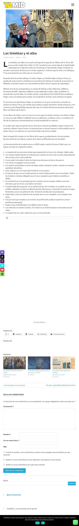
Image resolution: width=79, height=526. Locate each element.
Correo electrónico (11, 440)
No (43, 523)
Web (5, 447)
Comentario (8, 406)
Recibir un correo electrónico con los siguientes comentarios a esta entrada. (33, 460)
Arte (24, 57)
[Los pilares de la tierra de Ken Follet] (14, 362)
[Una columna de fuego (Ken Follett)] (63, 362)
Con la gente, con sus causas (14, 385)
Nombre (7, 434)
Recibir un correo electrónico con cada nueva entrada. (25, 465)
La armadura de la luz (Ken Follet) (38, 370)
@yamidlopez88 (14, 494)
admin (18, 57)
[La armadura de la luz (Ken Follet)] (39, 362)
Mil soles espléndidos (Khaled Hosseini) (60, 385)
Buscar (5, 480)
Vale (37, 523)
